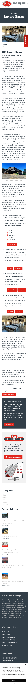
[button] (25, 664)
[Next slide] (25, 171)
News (3, 500)
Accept (14, 680)
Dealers (4, 497)
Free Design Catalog (8, 640)
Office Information (7, 660)
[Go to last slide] (3, 171)
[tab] (6, 180)
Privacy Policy (14, 683)
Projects (4, 502)
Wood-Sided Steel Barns (9, 536)
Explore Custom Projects (9, 642)
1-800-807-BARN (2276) (9, 658)
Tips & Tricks (6, 504)
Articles (14, 13)
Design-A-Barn (6, 632)
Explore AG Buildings (8, 637)
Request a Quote (7, 645)
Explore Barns (6, 634)
